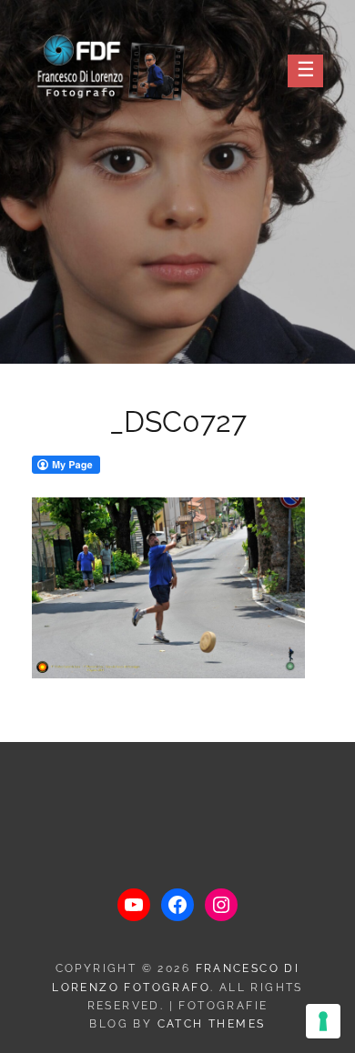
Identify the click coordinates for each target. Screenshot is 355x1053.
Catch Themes (211, 1024)
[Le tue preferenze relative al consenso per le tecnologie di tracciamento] (323, 1021)
